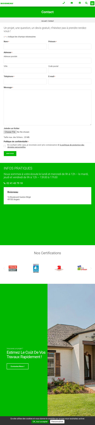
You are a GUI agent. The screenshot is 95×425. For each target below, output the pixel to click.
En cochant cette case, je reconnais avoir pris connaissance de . (45, 146)
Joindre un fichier (11, 128)
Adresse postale (10, 56)
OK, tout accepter (40, 421)
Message (8, 87)
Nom (6, 41)
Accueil (44, 21)
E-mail (51, 76)
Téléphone (9, 76)
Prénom (52, 41)
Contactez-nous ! (17, 366)
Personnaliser (57, 421)
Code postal (53, 66)
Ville (5, 66)
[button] (86, 3)
